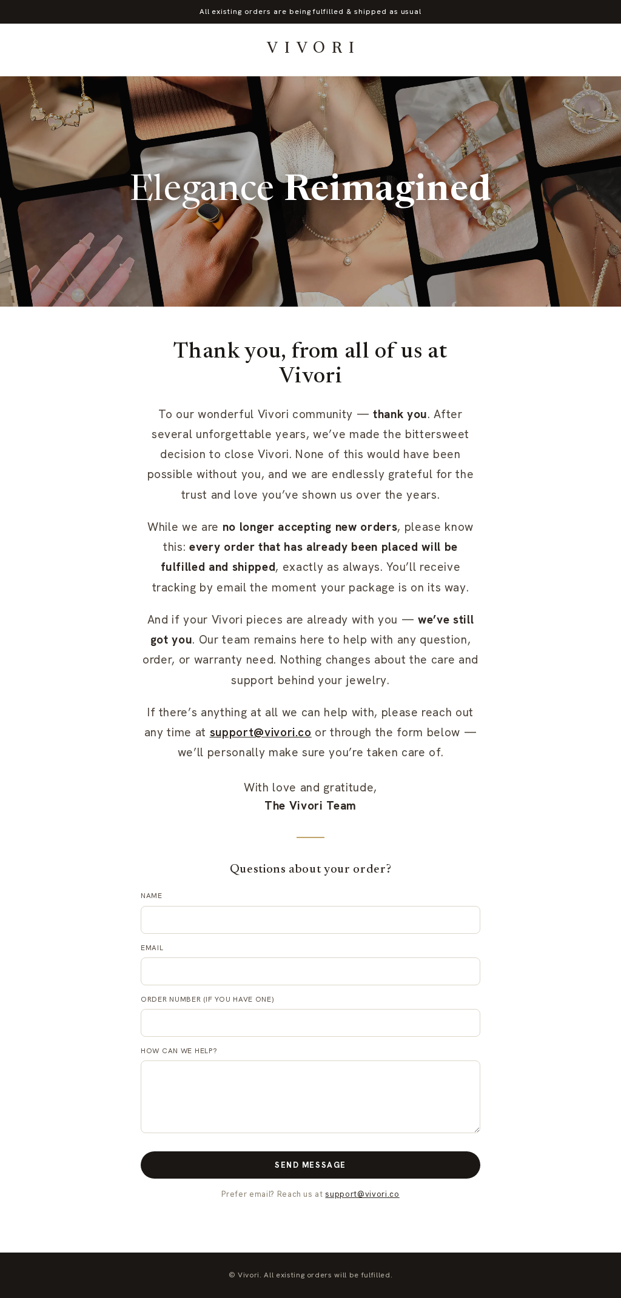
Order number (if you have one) (207, 999)
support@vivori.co (261, 732)
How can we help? (179, 1051)
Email (152, 948)
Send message (310, 1165)
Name (152, 895)
